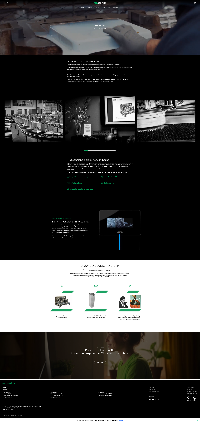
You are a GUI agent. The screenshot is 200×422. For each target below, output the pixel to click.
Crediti (20, 415)
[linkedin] (159, 400)
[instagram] (156, 400)
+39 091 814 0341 (108, 393)
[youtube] (153, 400)
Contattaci (100, 362)
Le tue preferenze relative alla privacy (106, 420)
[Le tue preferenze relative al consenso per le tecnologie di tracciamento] (197, 420)
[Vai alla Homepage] (100, 3)
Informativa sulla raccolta (85, 420)
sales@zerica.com (55, 397)
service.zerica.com (107, 395)
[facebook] (150, 400)
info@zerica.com (7, 397)
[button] (6, 2)
